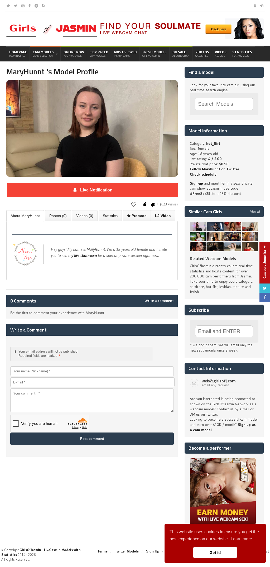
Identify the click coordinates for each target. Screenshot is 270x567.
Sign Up (152, 551)
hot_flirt (213, 143)
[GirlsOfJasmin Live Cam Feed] (43, 6)
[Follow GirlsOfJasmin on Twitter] (15, 6)
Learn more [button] (241, 539)
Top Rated (99, 53)
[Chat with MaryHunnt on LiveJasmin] (92, 87)
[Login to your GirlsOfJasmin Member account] (261, 6)
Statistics (242, 53)
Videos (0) (84, 216)
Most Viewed (125, 53)
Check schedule (203, 174)
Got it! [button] (215, 552)
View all (255, 211)
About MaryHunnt (25, 216)
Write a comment (159, 300)
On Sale (181, 53)
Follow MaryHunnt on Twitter (214, 169)
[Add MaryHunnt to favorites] (133, 204)
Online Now (74, 53)
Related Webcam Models (213, 258)
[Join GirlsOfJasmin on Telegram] (36, 6)
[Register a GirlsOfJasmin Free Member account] (255, 6)
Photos (202, 53)
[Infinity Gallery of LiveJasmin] (8, 6)
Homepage (18, 53)
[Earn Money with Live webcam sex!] (223, 460)
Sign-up (196, 183)
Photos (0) (58, 216)
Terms (103, 551)
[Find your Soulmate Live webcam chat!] (180, 20)
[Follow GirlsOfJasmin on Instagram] (23, 6)
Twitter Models (127, 551)
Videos (220, 53)
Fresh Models (154, 53)
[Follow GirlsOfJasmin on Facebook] (29, 6)
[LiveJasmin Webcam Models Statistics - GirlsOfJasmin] (51, 23)
